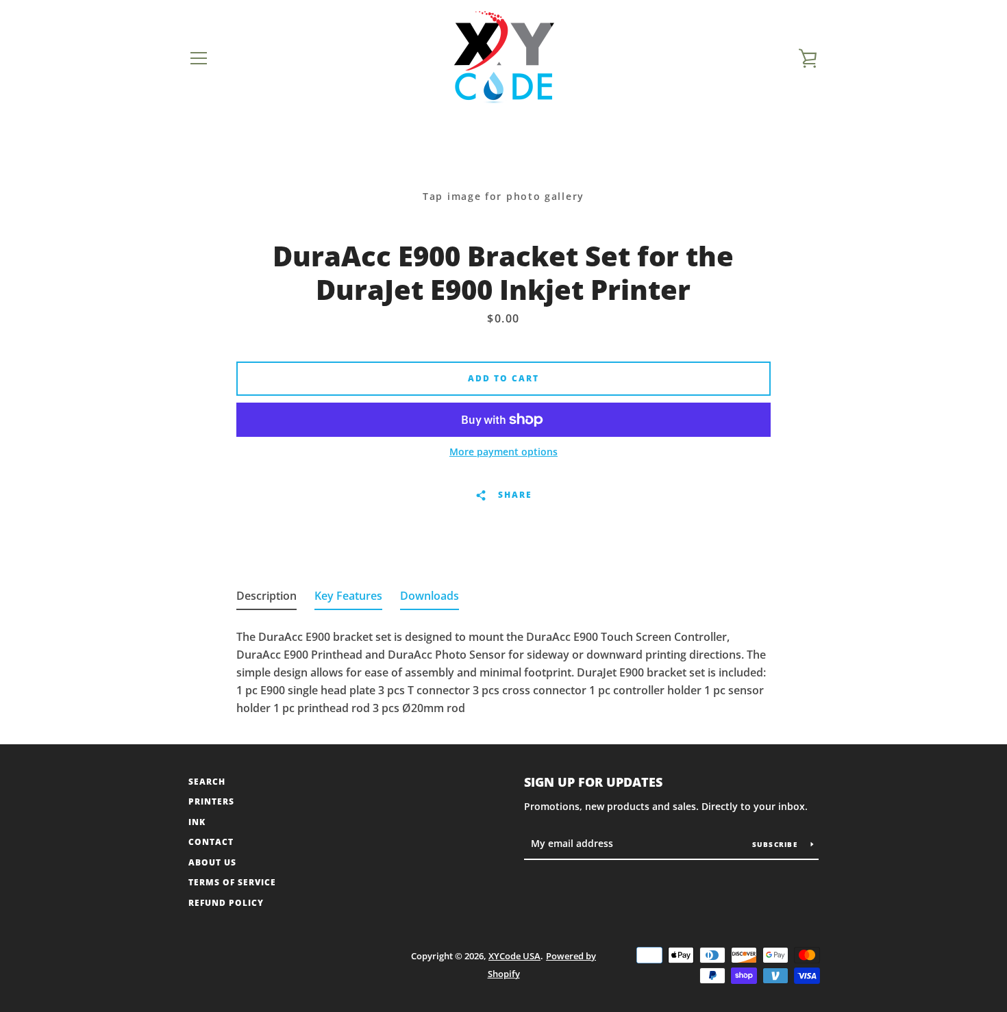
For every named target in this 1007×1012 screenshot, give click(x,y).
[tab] (266, 598)
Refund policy (226, 903)
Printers (211, 801)
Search (206, 781)
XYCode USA (514, 956)
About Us (212, 862)
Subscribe (776, 844)
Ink (197, 822)
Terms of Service (232, 882)
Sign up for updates (593, 782)
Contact (211, 842)
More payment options (503, 451)
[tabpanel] (503, 668)
